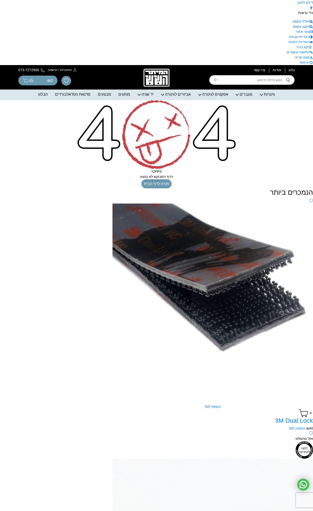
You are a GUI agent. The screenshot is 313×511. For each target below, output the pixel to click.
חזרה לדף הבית (156, 184)
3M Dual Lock (294, 420)
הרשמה (52, 69)
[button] (311, 8)
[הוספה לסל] (212, 413)
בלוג (292, 70)
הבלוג (43, 94)
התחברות (66, 69)
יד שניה (148, 94)
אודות (277, 70)
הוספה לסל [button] (297, 428)
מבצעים (104, 94)
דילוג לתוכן (305, 2)
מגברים (246, 94)
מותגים (124, 94)
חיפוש (216, 80)
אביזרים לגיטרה (178, 94)
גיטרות (269, 94)
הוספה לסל (213, 407)
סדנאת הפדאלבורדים (72, 94)
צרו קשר (259, 70)
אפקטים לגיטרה (215, 94)
